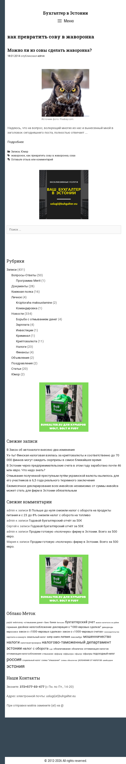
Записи (15, 151)
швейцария (108, 660)
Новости (17, 314)
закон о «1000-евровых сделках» (40, 631)
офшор (78, 654)
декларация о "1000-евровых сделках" (76, 627)
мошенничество (97, 637)
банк (46, 622)
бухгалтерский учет (80, 622)
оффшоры (68, 654)
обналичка (77, 648)
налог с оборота (36, 648)
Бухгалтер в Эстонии (65, 13)
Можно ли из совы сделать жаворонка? (49, 50)
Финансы (22, 352)
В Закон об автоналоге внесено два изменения (41, 450)
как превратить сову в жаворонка (47, 155)
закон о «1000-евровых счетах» (83, 631)
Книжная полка (22, 292)
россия (14, 659)
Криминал (23, 336)
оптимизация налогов (96, 648)
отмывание (47, 654)
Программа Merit (28, 280)
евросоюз (12, 631)
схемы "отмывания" (50, 660)
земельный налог (36, 637)
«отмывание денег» (33, 622)
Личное (16, 297)
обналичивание (62, 648)
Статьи (16, 369)
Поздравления (22, 363)
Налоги (21, 347)
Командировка (26, 308)
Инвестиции (24, 330)
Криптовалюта (26, 341)
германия (12, 627)
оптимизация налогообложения (24, 653)
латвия (65, 636)
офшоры (87, 653)
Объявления (20, 358)
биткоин (60, 622)
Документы (19, 286)
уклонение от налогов (90, 660)
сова (72, 155)
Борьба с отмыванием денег (36, 319)
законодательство (111, 632)
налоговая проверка (31, 643)
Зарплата (22, 325)
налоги (13, 642)
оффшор (58, 654)
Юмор (24, 151)
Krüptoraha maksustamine (34, 303)
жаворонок (18, 155)
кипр (50, 636)
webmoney (18, 622)
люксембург (76, 637)
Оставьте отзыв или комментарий (32, 159)
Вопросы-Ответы (23, 275)
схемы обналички (69, 660)
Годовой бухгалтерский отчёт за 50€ (55, 520)
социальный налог (31, 660)
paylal (9, 622)
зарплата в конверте (16, 637)
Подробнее (15, 142)
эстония (16, 666)
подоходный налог (104, 653)
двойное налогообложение (35, 627)
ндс (51, 649)
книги (56, 636)
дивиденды (107, 627)
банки (53, 622)
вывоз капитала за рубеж (107, 622)
